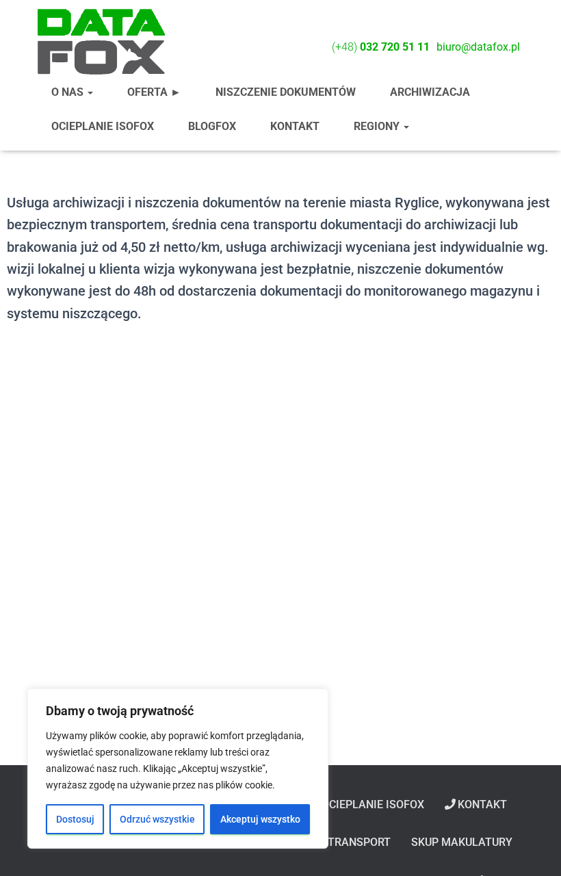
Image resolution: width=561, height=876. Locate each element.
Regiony (378, 126)
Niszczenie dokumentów (286, 92)
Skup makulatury (461, 842)
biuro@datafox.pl (478, 46)
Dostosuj (75, 819)
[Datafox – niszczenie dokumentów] (100, 41)
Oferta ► (154, 92)
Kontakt (294, 126)
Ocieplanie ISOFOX (102, 126)
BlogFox (212, 126)
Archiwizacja (430, 92)
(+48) (381, 46)
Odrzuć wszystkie (157, 819)
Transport (359, 842)
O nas (68, 92)
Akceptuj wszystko (260, 819)
